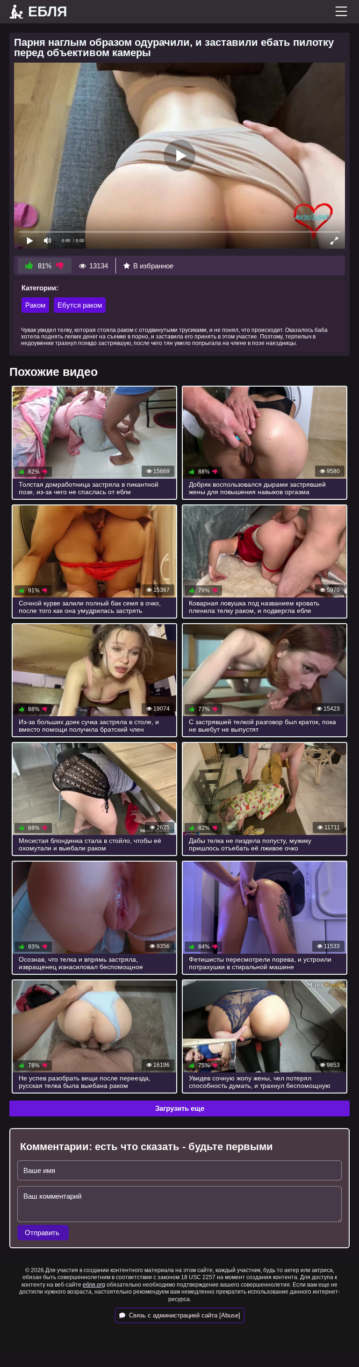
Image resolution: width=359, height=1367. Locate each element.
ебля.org (94, 1284)
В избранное (153, 266)
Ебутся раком (79, 305)
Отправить (43, 1233)
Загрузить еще (179, 1108)
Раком (35, 305)
